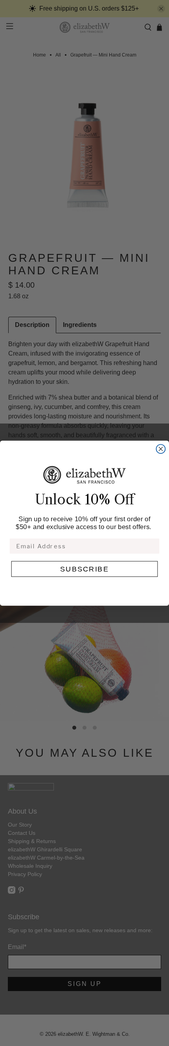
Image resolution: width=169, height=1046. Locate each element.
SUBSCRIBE (84, 569)
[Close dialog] (160, 448)
